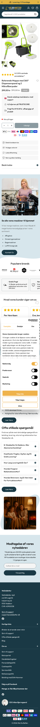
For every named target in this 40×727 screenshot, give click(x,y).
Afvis (20, 406)
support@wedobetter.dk (11, 615)
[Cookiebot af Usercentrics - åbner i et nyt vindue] (28, 320)
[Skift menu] (3, 8)
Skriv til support (8, 612)
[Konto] (28, 8)
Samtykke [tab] (7, 326)
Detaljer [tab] (20, 326)
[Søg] (35, 14)
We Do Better (23, 723)
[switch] (34, 370)
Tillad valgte (20, 400)
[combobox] (20, 14)
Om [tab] (32, 326)
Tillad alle (20, 394)
